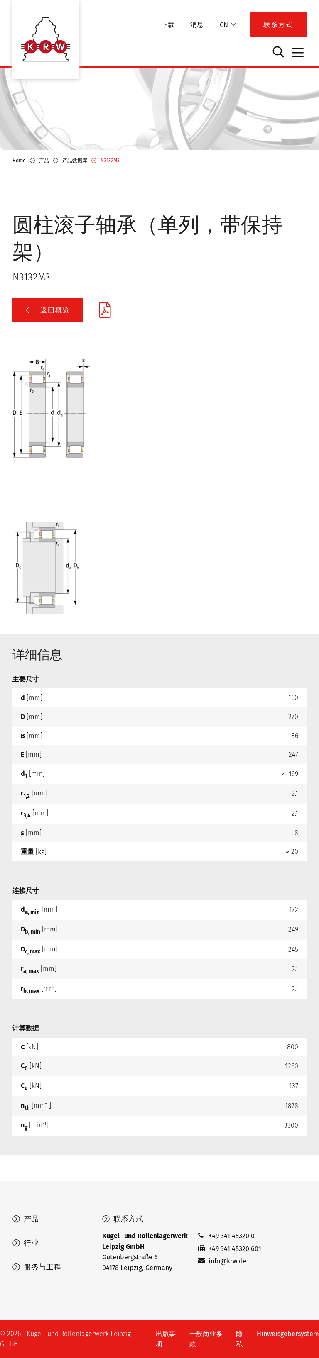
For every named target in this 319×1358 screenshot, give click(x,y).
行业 (30, 1243)
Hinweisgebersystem (288, 1334)
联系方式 (127, 1219)
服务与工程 (41, 1267)
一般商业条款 (206, 1339)
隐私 (239, 1339)
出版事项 (166, 1339)
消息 (197, 25)
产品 (30, 1219)
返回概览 (54, 310)
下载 (167, 25)
